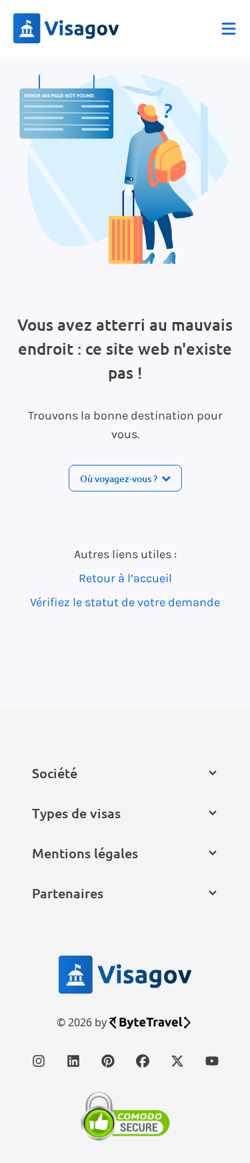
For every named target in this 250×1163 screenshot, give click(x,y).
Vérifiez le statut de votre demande (125, 602)
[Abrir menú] (229, 29)
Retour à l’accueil (125, 578)
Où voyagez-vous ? (118, 478)
